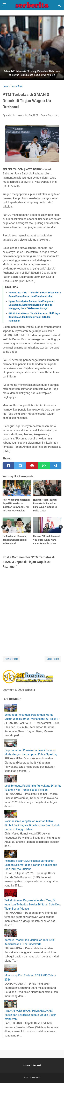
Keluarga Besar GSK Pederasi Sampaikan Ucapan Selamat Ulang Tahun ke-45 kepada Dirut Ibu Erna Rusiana (30, 865)
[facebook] (8, 465)
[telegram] (55, 465)
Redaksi (36, 1065)
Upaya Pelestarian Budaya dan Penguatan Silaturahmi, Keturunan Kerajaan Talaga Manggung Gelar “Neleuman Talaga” (31, 305)
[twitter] (20, 465)
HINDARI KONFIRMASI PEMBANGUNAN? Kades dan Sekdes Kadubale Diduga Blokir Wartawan (30, 1015)
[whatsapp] (44, 465)
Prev (3, 527)
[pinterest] (32, 465)
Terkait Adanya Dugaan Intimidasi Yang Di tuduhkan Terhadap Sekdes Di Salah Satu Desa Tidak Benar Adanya (32, 904)
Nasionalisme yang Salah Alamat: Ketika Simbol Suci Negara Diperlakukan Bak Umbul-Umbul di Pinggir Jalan (31, 825)
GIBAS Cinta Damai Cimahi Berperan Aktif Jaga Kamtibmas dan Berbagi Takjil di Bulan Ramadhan (34, 317)
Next (61, 527)
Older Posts (53, 658)
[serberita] (32, 5)
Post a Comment (49, 115)
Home (26, 1065)
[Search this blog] (59, 5)
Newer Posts (11, 658)
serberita (36, 1077)
